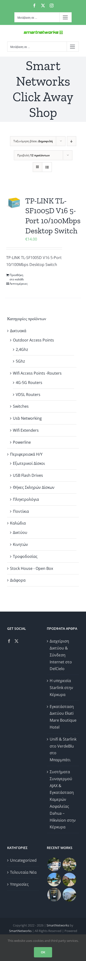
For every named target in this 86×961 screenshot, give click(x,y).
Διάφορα (18, 580)
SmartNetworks (58, 925)
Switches (21, 406)
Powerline (22, 442)
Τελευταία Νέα (23, 872)
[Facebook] (9, 641)
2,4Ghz (22, 349)
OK (43, 952)
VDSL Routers (28, 394)
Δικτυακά (18, 330)
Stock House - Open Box (31, 568)
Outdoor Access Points (33, 340)
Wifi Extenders (26, 430)
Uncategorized (23, 860)
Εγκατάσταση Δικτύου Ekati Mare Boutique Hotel (63, 717)
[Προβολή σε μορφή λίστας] (47, 167)
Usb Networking (27, 418)
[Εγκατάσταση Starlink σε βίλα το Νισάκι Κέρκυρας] (54, 879)
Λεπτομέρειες (18, 284)
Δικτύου (20, 532)
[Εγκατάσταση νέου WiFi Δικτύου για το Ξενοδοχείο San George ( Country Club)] (69, 879)
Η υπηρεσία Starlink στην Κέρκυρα (61, 687)
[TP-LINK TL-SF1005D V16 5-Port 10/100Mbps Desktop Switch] (13, 203)
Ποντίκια (21, 511)
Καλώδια (18, 523)
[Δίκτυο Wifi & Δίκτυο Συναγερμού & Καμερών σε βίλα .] (54, 864)
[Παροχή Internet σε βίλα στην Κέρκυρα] (69, 894)
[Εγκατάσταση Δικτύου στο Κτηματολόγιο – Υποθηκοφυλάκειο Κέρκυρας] (54, 894)
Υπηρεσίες (19, 884)
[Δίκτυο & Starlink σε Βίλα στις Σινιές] (69, 864)
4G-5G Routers (29, 382)
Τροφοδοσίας (25, 556)
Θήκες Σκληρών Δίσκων (33, 487)
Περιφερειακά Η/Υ (26, 454)
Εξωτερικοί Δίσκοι (29, 463)
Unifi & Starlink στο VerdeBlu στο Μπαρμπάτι (63, 749)
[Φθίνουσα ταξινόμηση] (71, 141)
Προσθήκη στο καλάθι (17, 277)
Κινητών (20, 544)
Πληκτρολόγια (26, 499)
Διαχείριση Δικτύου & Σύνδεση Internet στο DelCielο (61, 654)
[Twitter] (16, 641)
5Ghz (20, 361)
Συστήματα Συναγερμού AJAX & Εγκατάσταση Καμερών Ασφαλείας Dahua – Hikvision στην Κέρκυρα (63, 799)
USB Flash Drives (28, 475)
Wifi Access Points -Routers (37, 373)
